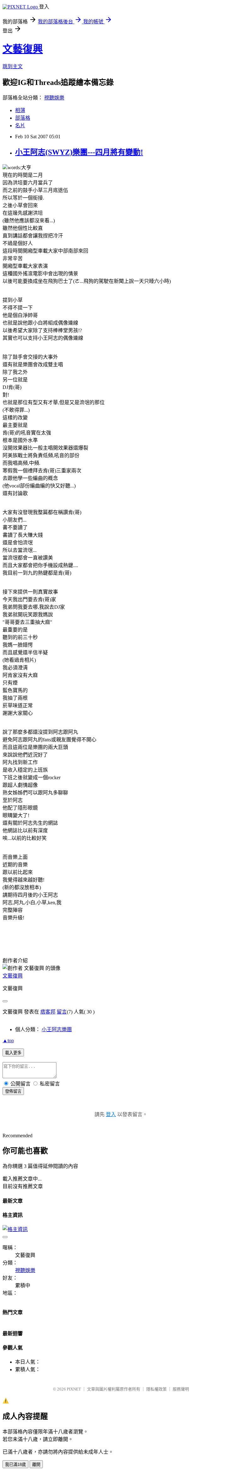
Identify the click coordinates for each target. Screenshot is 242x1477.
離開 (36, 1464)
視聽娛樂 (54, 97)
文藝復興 (23, 49)
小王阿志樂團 (57, 1029)
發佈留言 (13, 1091)
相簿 (20, 110)
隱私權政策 (156, 1389)
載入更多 (13, 1052)
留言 (62, 1011)
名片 (20, 125)
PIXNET (74, 1389)
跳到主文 (13, 66)
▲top (8, 1040)
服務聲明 (181, 1389)
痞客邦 (47, 1011)
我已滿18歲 (15, 1464)
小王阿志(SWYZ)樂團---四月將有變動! (79, 152)
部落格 (22, 118)
